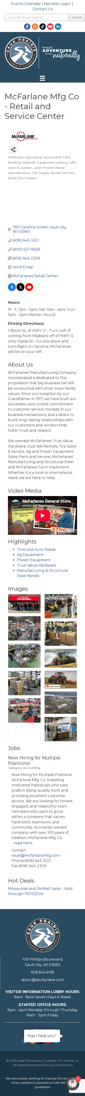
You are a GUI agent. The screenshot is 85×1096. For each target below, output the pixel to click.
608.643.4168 (42, 972)
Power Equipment (34, 560)
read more (23, 843)
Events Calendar (26, 4)
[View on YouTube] (29, 290)
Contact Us (43, 9)
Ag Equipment (30, 555)
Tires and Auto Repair (36, 549)
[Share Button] (13, 149)
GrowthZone (63, 1065)
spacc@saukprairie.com (43, 980)
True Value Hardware (36, 565)
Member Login (57, 4)
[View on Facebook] (12, 290)
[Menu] (42, 78)
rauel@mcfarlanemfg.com (36, 855)
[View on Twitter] (20, 290)
